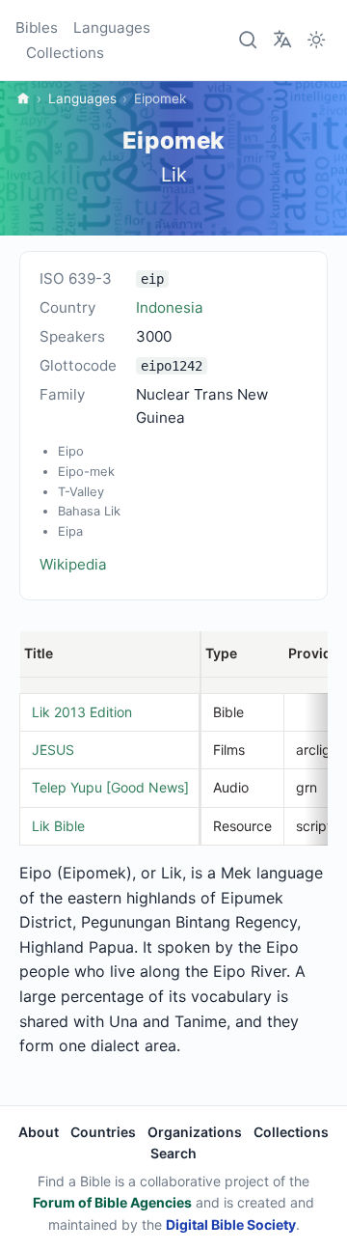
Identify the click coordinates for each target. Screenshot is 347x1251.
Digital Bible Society (231, 1224)
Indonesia (169, 307)
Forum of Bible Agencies (112, 1202)
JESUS (53, 749)
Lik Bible (58, 826)
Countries (103, 1132)
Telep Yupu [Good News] (110, 787)
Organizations (194, 1132)
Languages (111, 27)
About (38, 1132)
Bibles (36, 27)
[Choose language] (282, 38)
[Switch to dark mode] (316, 40)
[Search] (248, 40)
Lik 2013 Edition (82, 712)
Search (173, 1153)
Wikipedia (73, 564)
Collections (65, 52)
